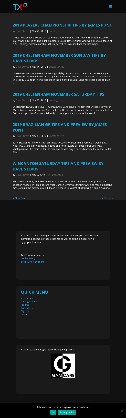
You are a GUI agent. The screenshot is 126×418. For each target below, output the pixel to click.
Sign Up (25, 311)
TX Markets (27, 298)
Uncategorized (56, 31)
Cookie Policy (28, 258)
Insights (25, 304)
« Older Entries (20, 198)
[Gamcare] (63, 366)
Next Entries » (106, 198)
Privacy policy (67, 412)
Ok (53, 412)
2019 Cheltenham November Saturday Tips (58, 94)
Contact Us (27, 308)
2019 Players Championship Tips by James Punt (62, 25)
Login (24, 314)
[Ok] (122, 410)
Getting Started (29, 301)
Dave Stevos (22, 31)
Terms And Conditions (32, 261)
